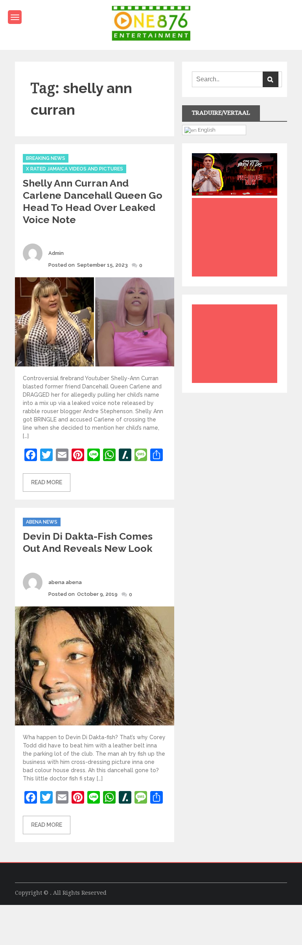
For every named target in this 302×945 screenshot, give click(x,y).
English (206, 129)
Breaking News (45, 158)
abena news (41, 522)
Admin (56, 253)
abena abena (65, 582)
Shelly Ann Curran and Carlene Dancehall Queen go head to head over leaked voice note (92, 201)
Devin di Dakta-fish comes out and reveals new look (88, 542)
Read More (46, 482)
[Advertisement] (236, 239)
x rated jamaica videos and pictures (74, 169)
